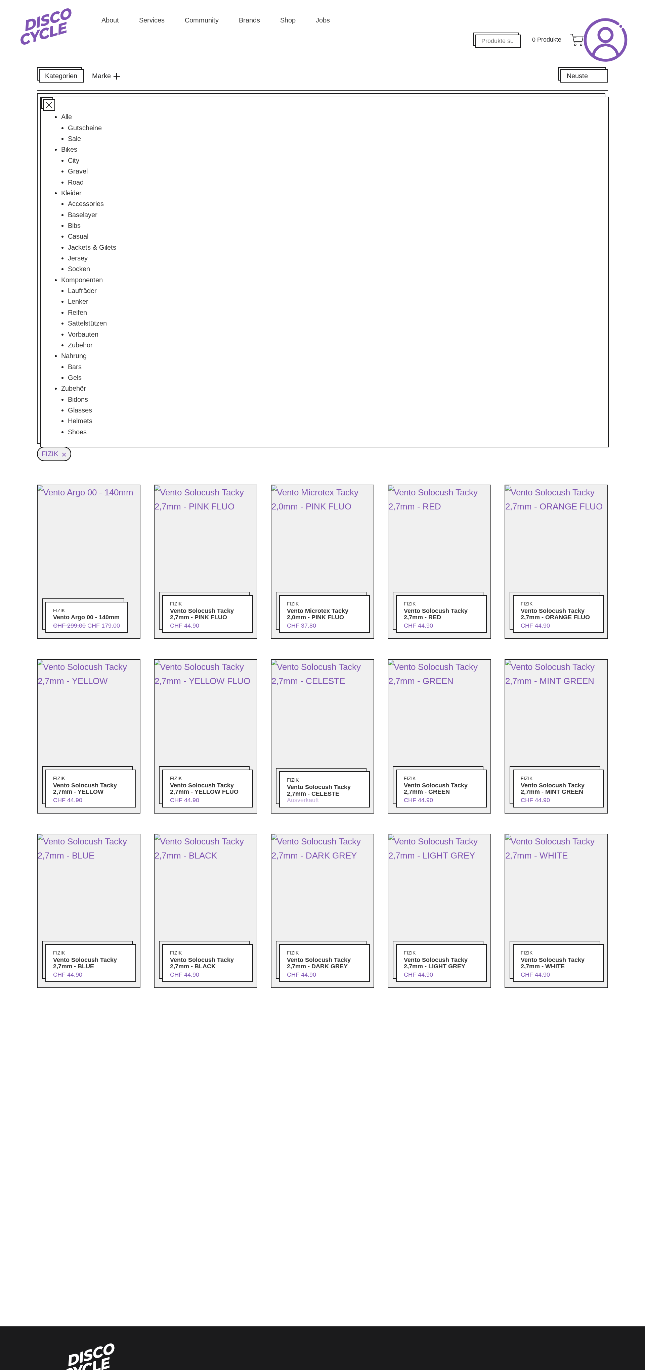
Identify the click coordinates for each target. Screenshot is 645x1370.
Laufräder (82, 290)
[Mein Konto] (606, 40)
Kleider (71, 193)
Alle (66, 116)
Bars (75, 367)
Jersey (78, 258)
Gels (75, 377)
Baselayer (82, 214)
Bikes (69, 149)
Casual (78, 236)
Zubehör (80, 345)
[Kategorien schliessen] (47, 103)
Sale (74, 138)
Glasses (80, 410)
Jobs (323, 20)
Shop (288, 20)
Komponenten (82, 280)
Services (152, 20)
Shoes (77, 432)
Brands (249, 20)
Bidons (78, 399)
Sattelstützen (87, 323)
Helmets (80, 421)
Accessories (86, 203)
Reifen (77, 312)
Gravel (78, 171)
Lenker (78, 301)
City (73, 160)
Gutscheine (85, 128)
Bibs (74, 225)
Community (202, 20)
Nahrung (74, 355)
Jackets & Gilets (92, 247)
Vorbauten (83, 334)
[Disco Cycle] (46, 26)
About (110, 20)
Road (76, 182)
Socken (79, 269)
